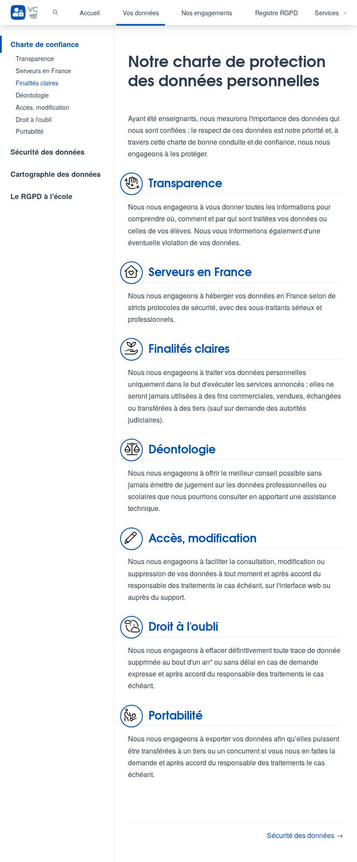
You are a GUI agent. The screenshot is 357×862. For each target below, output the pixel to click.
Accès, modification (42, 107)
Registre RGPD (276, 12)
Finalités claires (37, 82)
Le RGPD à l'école (41, 196)
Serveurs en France (43, 70)
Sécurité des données (47, 151)
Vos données (141, 12)
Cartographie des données (55, 174)
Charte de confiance (44, 44)
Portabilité (30, 131)
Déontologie (32, 95)
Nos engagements (207, 12)
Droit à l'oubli (33, 119)
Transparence (35, 58)
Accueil (90, 12)
